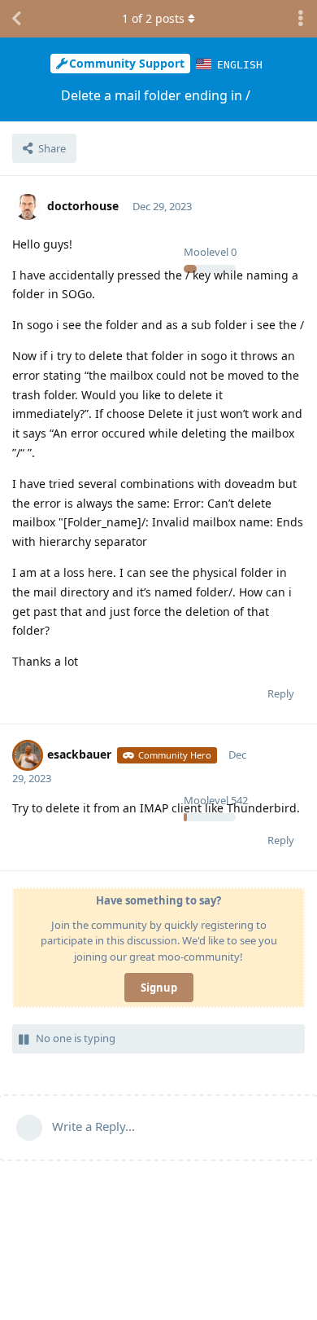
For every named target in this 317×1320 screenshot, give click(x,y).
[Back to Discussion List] (16, 18)
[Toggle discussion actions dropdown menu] (300, 18)
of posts (153, 18)
